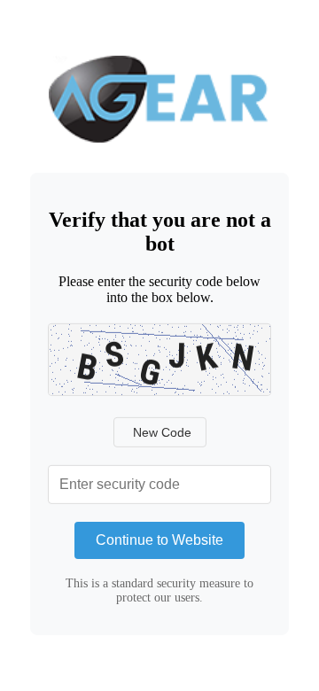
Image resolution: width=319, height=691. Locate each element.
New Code (162, 432)
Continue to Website (159, 539)
